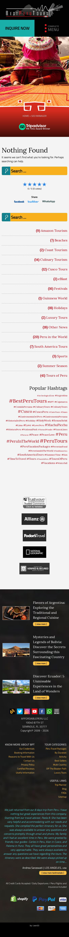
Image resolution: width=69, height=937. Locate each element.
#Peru (61, 434)
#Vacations (48, 463)
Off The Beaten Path (56, 768)
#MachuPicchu (56, 425)
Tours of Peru (56, 375)
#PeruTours (53, 441)
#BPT (51, 401)
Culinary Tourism (53, 259)
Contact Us (29, 760)
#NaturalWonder (45, 429)
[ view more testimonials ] (53, 872)
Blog (64, 788)
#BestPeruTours (28, 401)
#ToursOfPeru (58, 458)
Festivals (60, 288)
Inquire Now (17, 28)
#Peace (34, 434)
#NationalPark (29, 429)
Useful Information (25, 772)
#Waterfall (61, 463)
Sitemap (62, 796)
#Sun (64, 454)
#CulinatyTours (59, 406)
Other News (58, 327)
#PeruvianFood (59, 446)
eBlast (62, 279)
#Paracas (24, 435)
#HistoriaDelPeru (15, 420)
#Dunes (64, 412)
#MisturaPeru (13, 429)
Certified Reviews (25, 768)
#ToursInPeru (42, 459)
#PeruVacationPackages (35, 446)
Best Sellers (60, 760)
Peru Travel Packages (56, 748)
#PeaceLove (47, 434)
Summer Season (54, 366)
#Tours (31, 458)
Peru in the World (53, 337)
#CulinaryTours (41, 406)
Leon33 (36, 925)
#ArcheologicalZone (45, 395)
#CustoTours (54, 412)
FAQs (63, 792)
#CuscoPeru (40, 411)
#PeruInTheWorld (22, 441)
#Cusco (25, 411)
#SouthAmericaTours (30, 454)
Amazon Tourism (54, 230)
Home (26, 116)
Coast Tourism (56, 250)
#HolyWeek (43, 420)
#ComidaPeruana (23, 406)
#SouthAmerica (60, 451)
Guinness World (55, 298)
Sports (62, 356)
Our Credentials (26, 748)
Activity (62, 756)
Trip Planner (60, 784)
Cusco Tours (57, 269)
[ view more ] (41, 624)
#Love (27, 425)
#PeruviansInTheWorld (40, 450)
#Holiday (30, 420)
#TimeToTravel (16, 458)
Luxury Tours (56, 317)
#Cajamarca (60, 401)
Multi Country (59, 764)
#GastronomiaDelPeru (30, 416)
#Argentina (61, 395)
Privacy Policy (27, 764)
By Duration (60, 752)
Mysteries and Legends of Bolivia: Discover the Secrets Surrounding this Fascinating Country (49, 647)
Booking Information (24, 752)
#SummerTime (52, 454)
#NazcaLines (60, 429)
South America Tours (50, 346)
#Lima (19, 425)
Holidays (60, 308)
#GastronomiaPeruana (55, 416)
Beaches (61, 240)
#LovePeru (38, 425)
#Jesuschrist (59, 420)
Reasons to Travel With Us (21, 756)
